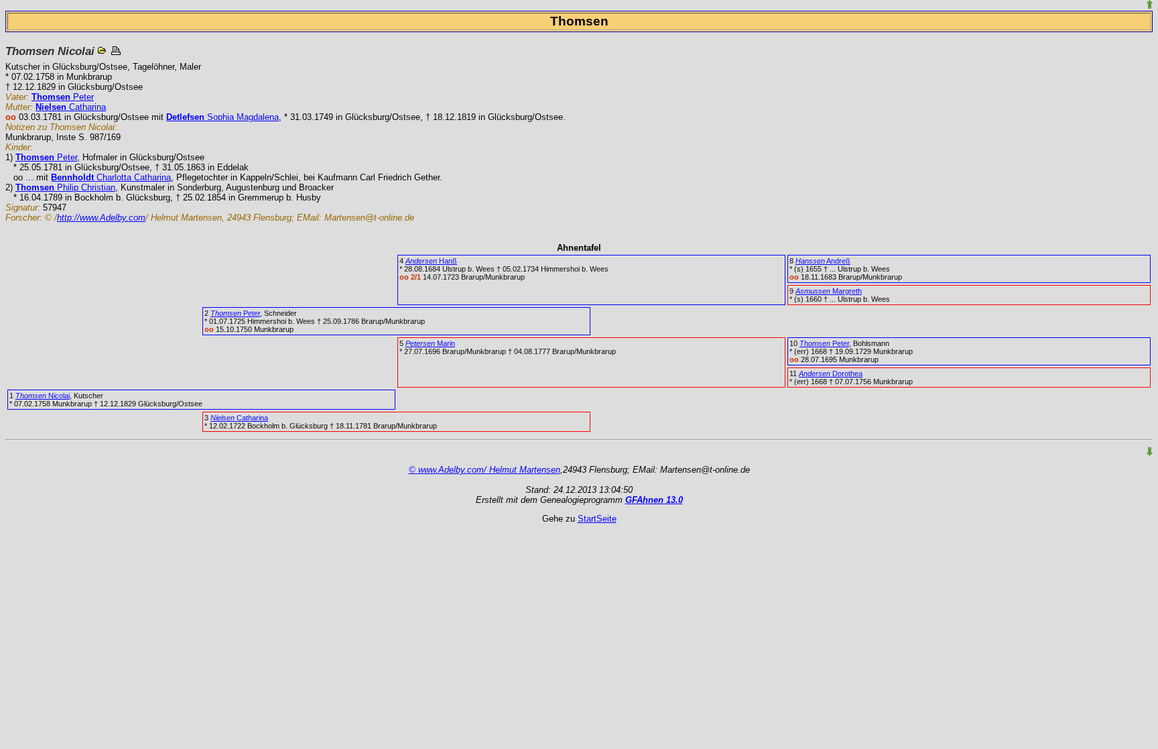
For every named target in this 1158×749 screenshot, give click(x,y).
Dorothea (830, 373)
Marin (430, 343)
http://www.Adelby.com (101, 218)
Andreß (822, 261)
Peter (62, 97)
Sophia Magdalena (222, 117)
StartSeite (597, 519)
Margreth (828, 291)
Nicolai (42, 396)
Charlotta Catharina (111, 177)
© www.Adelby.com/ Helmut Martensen (484, 470)
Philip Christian (65, 187)
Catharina (71, 107)
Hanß (431, 261)
